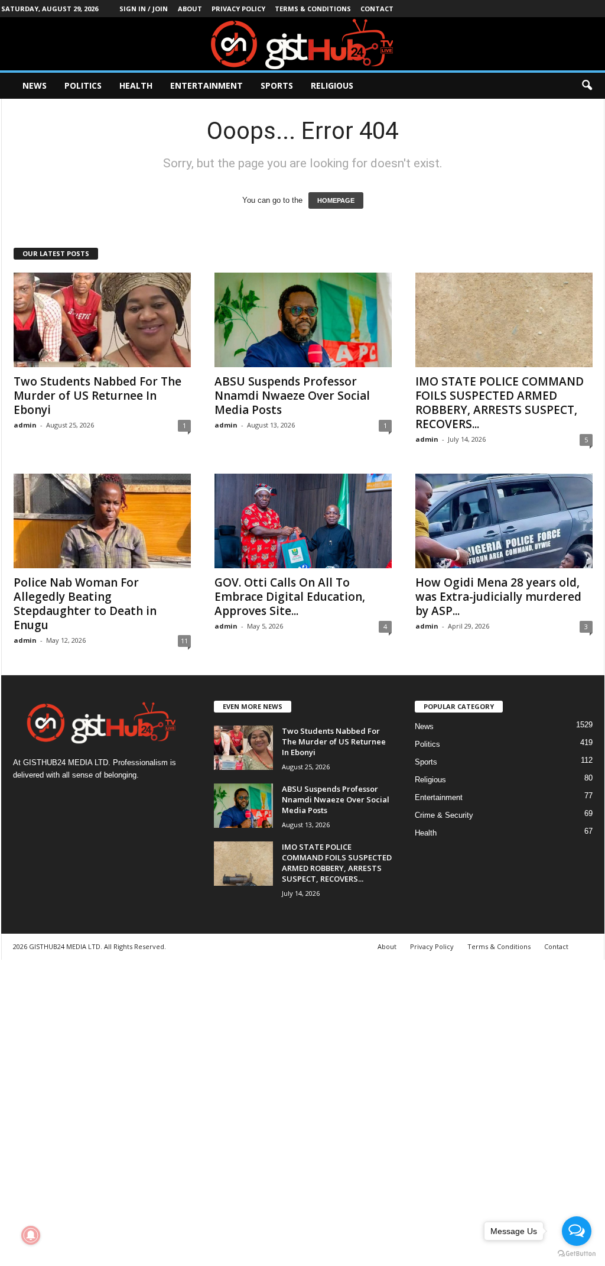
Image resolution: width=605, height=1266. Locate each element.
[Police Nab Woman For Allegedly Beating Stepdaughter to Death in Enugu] (102, 521)
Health (135, 85)
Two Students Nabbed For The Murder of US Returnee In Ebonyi (97, 395)
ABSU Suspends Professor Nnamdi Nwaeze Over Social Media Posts (292, 395)
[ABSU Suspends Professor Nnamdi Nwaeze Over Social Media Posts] (303, 320)
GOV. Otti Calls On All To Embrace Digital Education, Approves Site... (289, 597)
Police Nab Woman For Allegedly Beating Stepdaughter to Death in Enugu (85, 604)
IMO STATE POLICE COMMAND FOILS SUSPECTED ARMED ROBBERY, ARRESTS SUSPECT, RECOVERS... (499, 403)
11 (184, 640)
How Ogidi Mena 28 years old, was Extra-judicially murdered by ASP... (498, 597)
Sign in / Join (143, 8)
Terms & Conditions (313, 8)
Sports (277, 85)
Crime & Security (444, 815)
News (34, 85)
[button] (587, 86)
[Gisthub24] (302, 43)
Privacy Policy (238, 8)
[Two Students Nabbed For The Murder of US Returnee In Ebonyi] (102, 320)
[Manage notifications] (30, 1235)
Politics (83, 85)
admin (25, 424)
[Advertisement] (302, 1111)
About (190, 8)
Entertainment (206, 85)
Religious (332, 85)
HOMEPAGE (335, 200)
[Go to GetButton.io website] (577, 1254)
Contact (376, 8)
